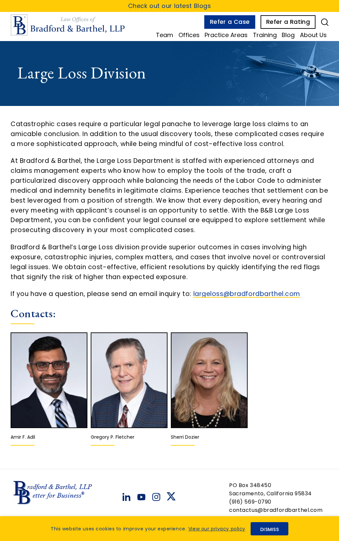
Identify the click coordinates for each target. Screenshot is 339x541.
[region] (169, 528)
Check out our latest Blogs (169, 6)
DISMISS (269, 529)
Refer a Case (230, 22)
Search (324, 22)
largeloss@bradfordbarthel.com (247, 293)
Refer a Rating (288, 22)
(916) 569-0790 (250, 502)
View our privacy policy (216, 528)
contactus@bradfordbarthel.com (276, 510)
